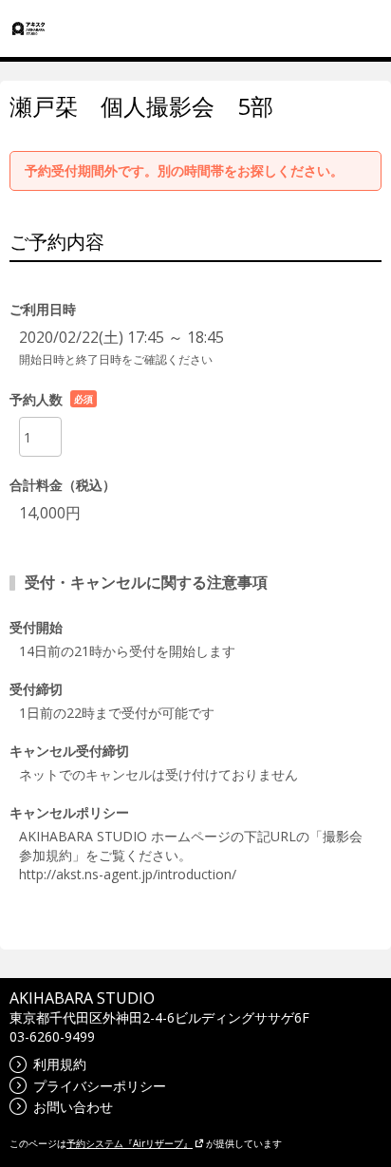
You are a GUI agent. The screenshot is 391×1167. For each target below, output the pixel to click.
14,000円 (50, 512)
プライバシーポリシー (99, 1086)
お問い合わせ (73, 1107)
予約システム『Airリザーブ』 (129, 1143)
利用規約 (59, 1064)
